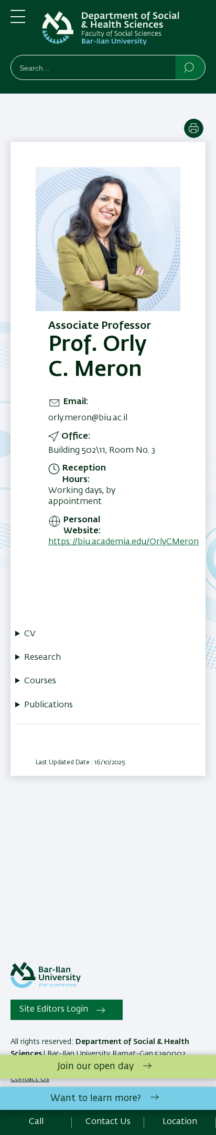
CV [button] (30, 634)
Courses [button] (40, 681)
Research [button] (42, 658)
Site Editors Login (53, 1009)
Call (36, 1122)
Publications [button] (48, 705)
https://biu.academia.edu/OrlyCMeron (123, 542)
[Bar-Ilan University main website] (45, 986)
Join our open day (96, 1066)
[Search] (189, 66)
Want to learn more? (95, 1098)
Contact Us (108, 1122)
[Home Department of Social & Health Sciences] (124, 29)
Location (180, 1122)
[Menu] (17, 21)
